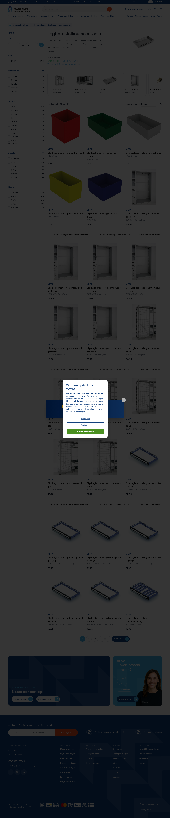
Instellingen (85, 419)
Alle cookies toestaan (85, 431)
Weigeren (85, 425)
